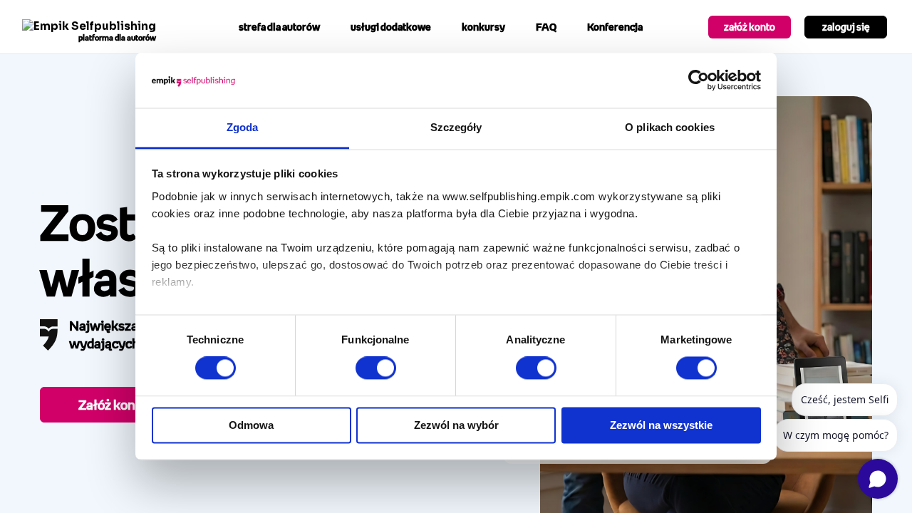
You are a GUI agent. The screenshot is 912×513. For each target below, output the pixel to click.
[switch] (376, 368)
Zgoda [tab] (243, 127)
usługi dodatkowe (391, 26)
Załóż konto (112, 405)
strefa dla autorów (279, 26)
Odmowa (251, 425)
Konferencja (615, 26)
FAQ (546, 26)
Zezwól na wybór (456, 425)
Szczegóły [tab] (456, 127)
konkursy (483, 26)
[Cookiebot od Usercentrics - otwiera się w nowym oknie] (698, 80)
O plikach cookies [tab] (670, 127)
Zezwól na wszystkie (661, 425)
